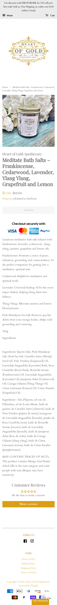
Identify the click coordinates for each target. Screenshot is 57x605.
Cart (52, 15)
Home (5, 87)
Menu (9, 15)
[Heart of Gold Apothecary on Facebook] (25, 541)
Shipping (7, 198)
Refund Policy (28, 563)
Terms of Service (28, 572)
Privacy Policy (28, 559)
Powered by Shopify (28, 585)
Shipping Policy (28, 568)
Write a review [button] (28, 504)
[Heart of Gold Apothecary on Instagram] (32, 541)
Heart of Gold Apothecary (37, 581)
